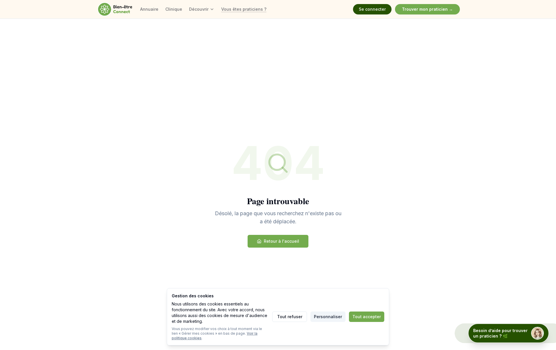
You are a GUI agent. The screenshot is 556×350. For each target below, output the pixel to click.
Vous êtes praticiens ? (243, 9)
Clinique (173, 9)
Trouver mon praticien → (427, 9)
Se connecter (372, 9)
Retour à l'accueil (281, 241)
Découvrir (199, 9)
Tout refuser (289, 316)
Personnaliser (328, 316)
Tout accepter (366, 316)
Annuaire (149, 9)
